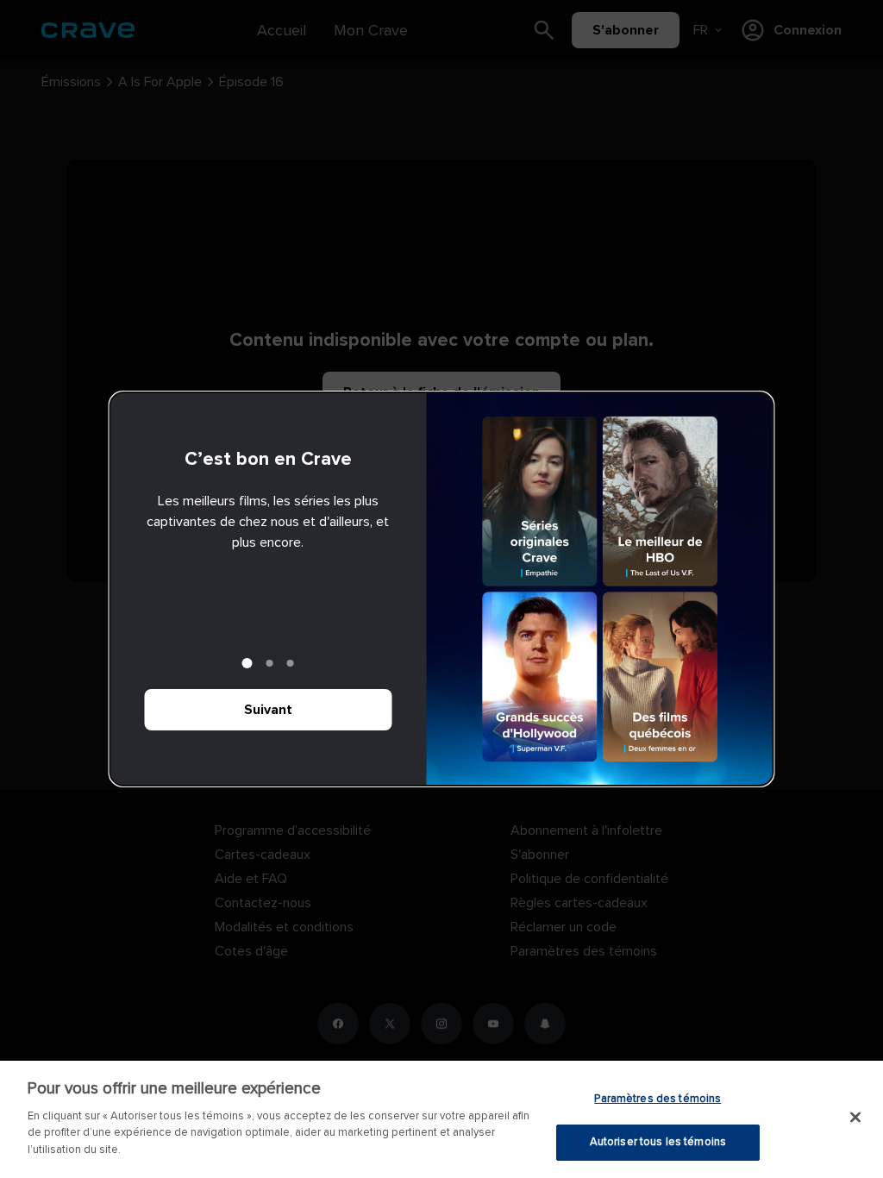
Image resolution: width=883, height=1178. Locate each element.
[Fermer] (855, 1117)
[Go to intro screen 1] (247, 663)
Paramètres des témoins (657, 1099)
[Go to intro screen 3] (290, 663)
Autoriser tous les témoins (658, 1142)
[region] (441, 1119)
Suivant (268, 709)
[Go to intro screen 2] (269, 663)
